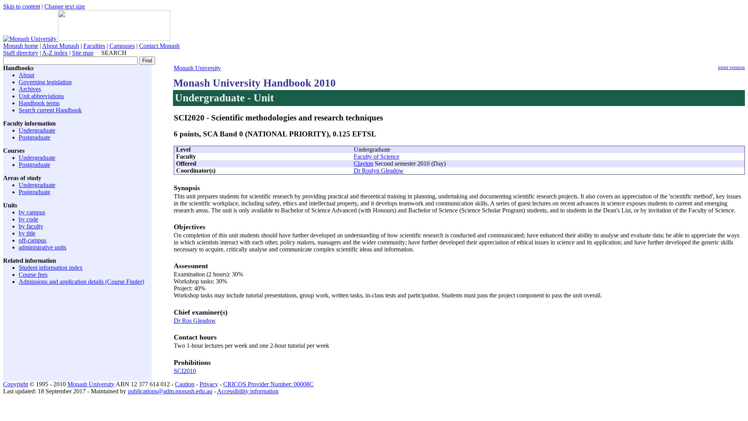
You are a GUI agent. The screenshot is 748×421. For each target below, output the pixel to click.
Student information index (51, 267)
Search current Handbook (50, 110)
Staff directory (20, 53)
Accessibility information (248, 391)
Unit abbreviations (41, 96)
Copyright (15, 384)
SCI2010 (185, 371)
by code (28, 219)
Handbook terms (39, 103)
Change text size (64, 6)
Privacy (208, 384)
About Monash (60, 45)
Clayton (363, 163)
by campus (32, 212)
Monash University (197, 68)
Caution (184, 384)
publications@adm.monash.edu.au (170, 391)
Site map (83, 53)
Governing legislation (45, 82)
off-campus (32, 240)
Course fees (33, 274)
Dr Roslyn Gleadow (379, 170)
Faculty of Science (376, 156)
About (26, 75)
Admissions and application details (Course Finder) (81, 281)
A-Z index (55, 53)
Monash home (20, 45)
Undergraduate (37, 130)
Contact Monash (159, 45)
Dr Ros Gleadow (195, 320)
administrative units (42, 247)
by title (27, 233)
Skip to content (21, 6)
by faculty (31, 226)
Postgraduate (34, 137)
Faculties (94, 45)
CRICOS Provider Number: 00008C (268, 384)
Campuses (122, 45)
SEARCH (114, 53)
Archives (30, 89)
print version (731, 67)
